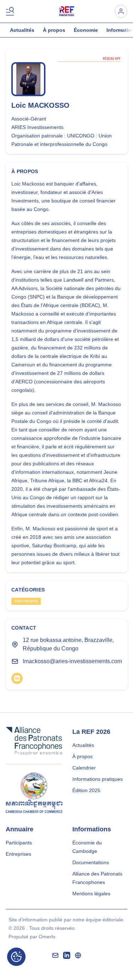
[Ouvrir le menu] (11, 11)
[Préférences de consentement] (16, 957)
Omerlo (47, 936)
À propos (54, 30)
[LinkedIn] (17, 678)
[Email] (55, 955)
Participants (19, 842)
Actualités (22, 30)
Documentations (90, 862)
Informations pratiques (97, 779)
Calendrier (84, 768)
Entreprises (18, 854)
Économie (86, 30)
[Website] (78, 955)
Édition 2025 (86, 790)
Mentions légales (91, 893)
